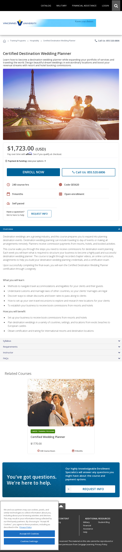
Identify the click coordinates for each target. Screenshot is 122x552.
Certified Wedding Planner (48, 437)
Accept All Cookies (29, 533)
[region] (29, 525)
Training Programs (18, 40)
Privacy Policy (101, 544)
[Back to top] (61, 517)
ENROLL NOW (33, 172)
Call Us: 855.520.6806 (106, 40)
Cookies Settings (29, 541)
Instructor (8, 352)
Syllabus (7, 340)
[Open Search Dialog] (116, 5)
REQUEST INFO (39, 213)
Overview (8, 228)
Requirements (10, 346)
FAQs (5, 358)
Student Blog (104, 522)
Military (86, 522)
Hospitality (34, 40)
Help (85, 532)
